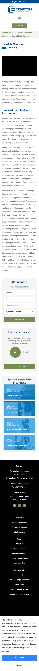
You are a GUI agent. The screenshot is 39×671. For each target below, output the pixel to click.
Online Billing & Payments (19, 580)
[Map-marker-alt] (14, 505)
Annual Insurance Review (19, 594)
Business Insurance (19, 527)
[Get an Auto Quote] (19, 392)
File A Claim (19, 585)
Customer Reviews (19, 553)
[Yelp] (24, 505)
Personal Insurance (19, 522)
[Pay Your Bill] (19, 409)
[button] (19, 18)
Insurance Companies (19, 558)
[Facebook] (19, 505)
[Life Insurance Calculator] (19, 425)
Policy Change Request (19, 589)
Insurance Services (16, 33)
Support (19, 575)
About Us (19, 544)
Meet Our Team (19, 549)
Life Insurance (19, 532)
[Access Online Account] (19, 442)
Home (4, 33)
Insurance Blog (19, 563)
